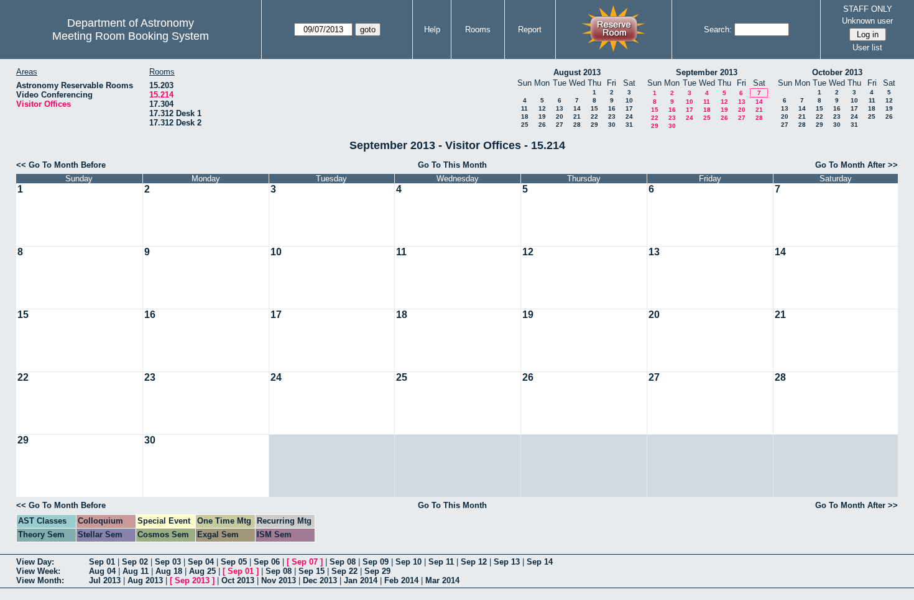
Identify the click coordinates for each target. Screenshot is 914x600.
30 (612, 124)
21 (577, 116)
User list (867, 47)
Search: (718, 29)
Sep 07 (305, 561)
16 (612, 108)
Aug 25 (202, 571)
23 (612, 116)
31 (629, 124)
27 (559, 124)
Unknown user (867, 20)
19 (542, 116)
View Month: (40, 580)
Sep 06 (267, 561)
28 (577, 124)
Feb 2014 (401, 580)
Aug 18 (168, 571)
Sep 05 (234, 561)
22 (594, 116)
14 (577, 108)
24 (629, 116)
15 (594, 108)
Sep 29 (377, 571)
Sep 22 (344, 571)
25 (525, 124)
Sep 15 (311, 571)
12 (542, 108)
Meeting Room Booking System (130, 36)
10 (629, 100)
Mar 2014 (442, 580)
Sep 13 (507, 561)
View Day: (35, 561)
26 (542, 124)
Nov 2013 (278, 580)
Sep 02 (135, 561)
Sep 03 (168, 561)
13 (559, 108)
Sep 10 (408, 561)
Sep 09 (375, 561)
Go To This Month (452, 165)
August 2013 (577, 72)
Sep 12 (474, 561)
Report (530, 29)
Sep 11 (441, 561)
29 (594, 124)
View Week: (38, 571)
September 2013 (706, 72)
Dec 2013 (320, 580)
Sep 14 (540, 561)
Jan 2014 (360, 580)
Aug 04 (102, 571)
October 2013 (837, 72)
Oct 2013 (237, 580)
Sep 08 (343, 561)
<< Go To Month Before (61, 165)
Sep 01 (102, 561)
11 (524, 108)
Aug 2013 (145, 580)
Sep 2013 (192, 580)
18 (525, 116)
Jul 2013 (105, 580)
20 (559, 116)
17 (629, 108)
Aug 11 (135, 571)
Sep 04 (201, 561)
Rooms (478, 29)
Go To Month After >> (856, 165)
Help (432, 29)
